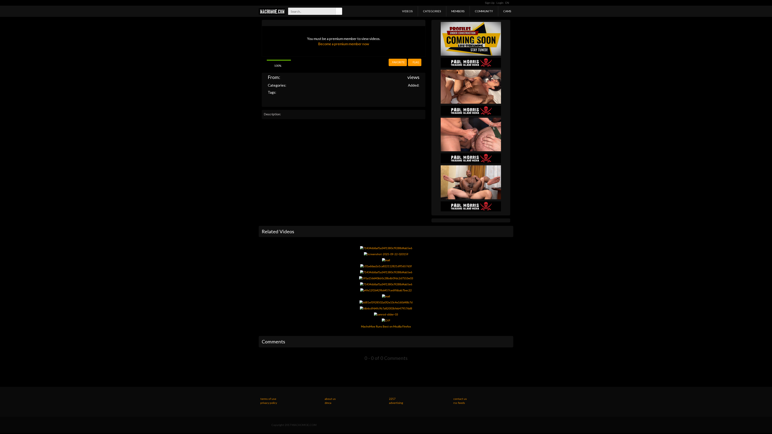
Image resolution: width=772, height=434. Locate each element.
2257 (392, 398)
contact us (460, 398)
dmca (328, 402)
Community (484, 11)
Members (458, 11)
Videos (407, 11)
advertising (396, 402)
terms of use (268, 398)
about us (330, 398)
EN (507, 2)
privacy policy (268, 402)
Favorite (398, 62)
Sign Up (490, 2)
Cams (507, 11)
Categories (432, 11)
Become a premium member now (343, 44)
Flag (415, 62)
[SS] (471, 38)
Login (500, 2)
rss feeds (459, 402)
